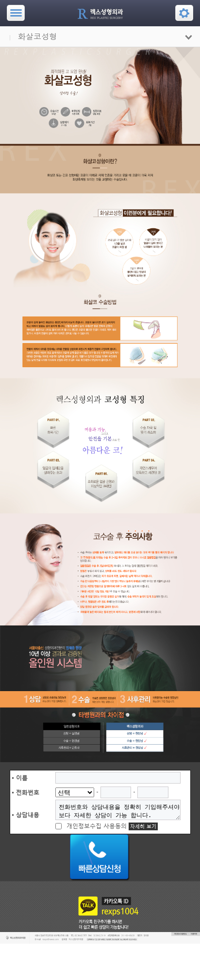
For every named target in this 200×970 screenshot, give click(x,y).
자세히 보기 (143, 826)
